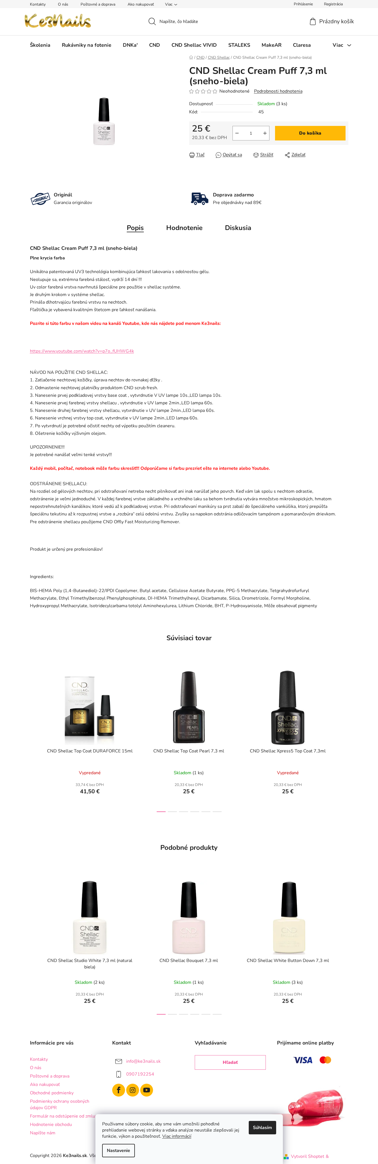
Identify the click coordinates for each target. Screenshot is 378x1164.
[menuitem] (40, 45)
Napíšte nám (42, 1133)
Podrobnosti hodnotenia (278, 91)
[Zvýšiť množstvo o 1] (265, 133)
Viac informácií (176, 1136)
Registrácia (333, 4)
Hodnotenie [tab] (184, 227)
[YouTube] (146, 1090)
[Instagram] (132, 1090)
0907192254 (140, 1074)
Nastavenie (118, 1150)
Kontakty (38, 4)
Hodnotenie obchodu (51, 1124)
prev (34, 739)
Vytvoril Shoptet (307, 1156)
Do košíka (310, 133)
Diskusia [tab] (238, 227)
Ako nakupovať (141, 4)
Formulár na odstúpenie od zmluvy (65, 1116)
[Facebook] (118, 1090)
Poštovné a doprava (98, 4)
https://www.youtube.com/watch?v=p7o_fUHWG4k (82, 351)
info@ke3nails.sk (143, 1061)
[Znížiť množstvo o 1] (237, 133)
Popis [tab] (135, 227)
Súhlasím (262, 1128)
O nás (63, 4)
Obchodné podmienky (52, 1093)
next (343, 739)
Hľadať (230, 1062)
